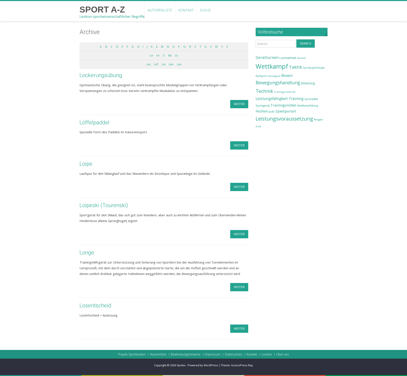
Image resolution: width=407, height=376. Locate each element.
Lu (176, 55)
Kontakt (186, 10)
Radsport (261, 76)
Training (296, 98)
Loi (163, 64)
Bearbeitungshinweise (186, 354)
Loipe (85, 164)
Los (179, 64)
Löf (156, 64)
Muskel (301, 58)
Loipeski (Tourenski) (103, 205)
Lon (171, 64)
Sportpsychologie (314, 67)
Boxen (287, 75)
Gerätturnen (267, 57)
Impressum (212, 354)
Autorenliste (160, 10)
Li (163, 55)
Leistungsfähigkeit (272, 98)
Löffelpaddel (94, 122)
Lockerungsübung (100, 75)
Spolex (181, 365)
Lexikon (267, 354)
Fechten (262, 111)
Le (157, 55)
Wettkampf (272, 66)
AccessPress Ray (242, 365)
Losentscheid (95, 305)
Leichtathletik (288, 58)
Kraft (258, 126)
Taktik (295, 67)
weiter (239, 104)
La (151, 55)
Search (305, 43)
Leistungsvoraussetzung (284, 118)
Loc (148, 64)
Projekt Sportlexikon (132, 354)
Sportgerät (263, 105)
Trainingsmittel (283, 105)
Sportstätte (311, 99)
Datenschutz (233, 354)
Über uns (282, 354)
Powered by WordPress (203, 365)
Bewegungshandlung (278, 83)
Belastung (308, 83)
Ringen (318, 119)
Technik (264, 91)
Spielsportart (286, 111)
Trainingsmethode (284, 91)
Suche (205, 10)
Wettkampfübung (307, 105)
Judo (272, 111)
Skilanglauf (274, 76)
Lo (169, 55)
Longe (86, 252)
